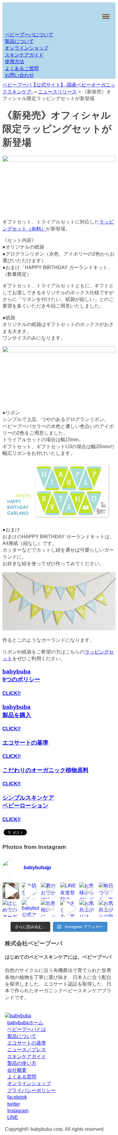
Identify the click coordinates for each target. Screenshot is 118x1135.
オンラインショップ (26, 48)
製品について (19, 41)
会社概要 (17, 1070)
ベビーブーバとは (26, 1029)
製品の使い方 (21, 1063)
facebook (17, 1097)
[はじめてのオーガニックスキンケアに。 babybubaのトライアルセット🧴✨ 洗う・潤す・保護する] (10, 908)
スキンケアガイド (24, 54)
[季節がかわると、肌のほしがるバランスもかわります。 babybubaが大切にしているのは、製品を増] (10, 890)
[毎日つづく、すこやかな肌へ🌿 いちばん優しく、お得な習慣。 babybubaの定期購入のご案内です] (107, 890)
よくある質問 (21, 1076)
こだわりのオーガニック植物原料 (45, 770)
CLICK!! (11, 693)
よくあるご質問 (22, 68)
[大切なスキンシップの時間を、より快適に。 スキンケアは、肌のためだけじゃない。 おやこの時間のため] (30, 890)
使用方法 (14, 61)
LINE (12, 1117)
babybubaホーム (25, 1022)
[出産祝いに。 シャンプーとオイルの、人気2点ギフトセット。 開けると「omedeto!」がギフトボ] (49, 908)
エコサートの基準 (25, 742)
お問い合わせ (19, 75)
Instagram (17, 1110)
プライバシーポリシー (31, 1090)
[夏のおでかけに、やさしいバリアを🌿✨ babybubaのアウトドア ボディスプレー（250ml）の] (49, 890)
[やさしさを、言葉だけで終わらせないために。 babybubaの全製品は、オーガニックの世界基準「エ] (68, 908)
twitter (13, 1104)
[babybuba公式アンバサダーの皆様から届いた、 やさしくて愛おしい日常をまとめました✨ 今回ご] (30, 908)
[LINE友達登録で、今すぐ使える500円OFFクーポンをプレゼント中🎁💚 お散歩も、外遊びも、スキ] (68, 890)
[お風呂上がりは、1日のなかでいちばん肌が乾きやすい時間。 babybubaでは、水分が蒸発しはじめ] (87, 908)
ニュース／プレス (26, 1049)
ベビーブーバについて (29, 34)
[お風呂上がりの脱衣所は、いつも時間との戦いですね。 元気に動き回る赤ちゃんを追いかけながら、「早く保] (107, 908)
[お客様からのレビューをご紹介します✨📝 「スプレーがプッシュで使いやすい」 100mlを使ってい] (87, 890)
